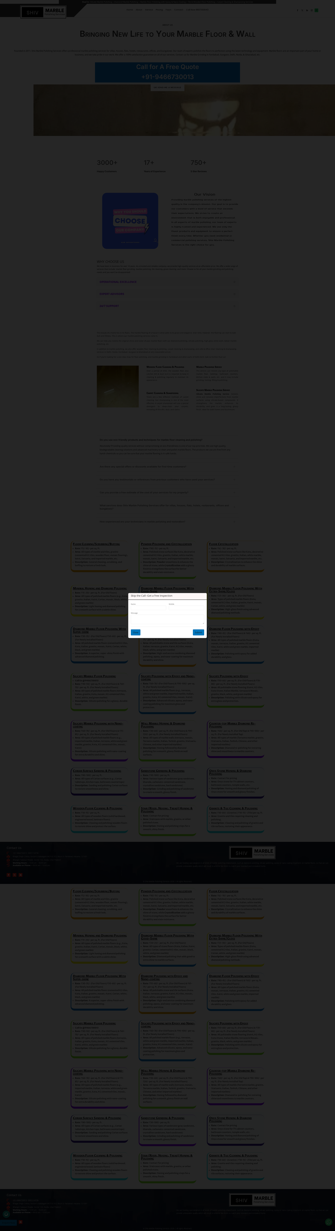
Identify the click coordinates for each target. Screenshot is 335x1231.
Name (133, 604)
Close (135, 632)
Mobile (171, 604)
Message (134, 613)
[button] (331, 1211)
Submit (198, 632)
